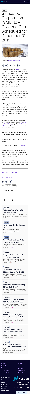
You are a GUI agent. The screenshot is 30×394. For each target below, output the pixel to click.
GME (17, 69)
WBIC (23, 146)
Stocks (14, 185)
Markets (4, 10)
